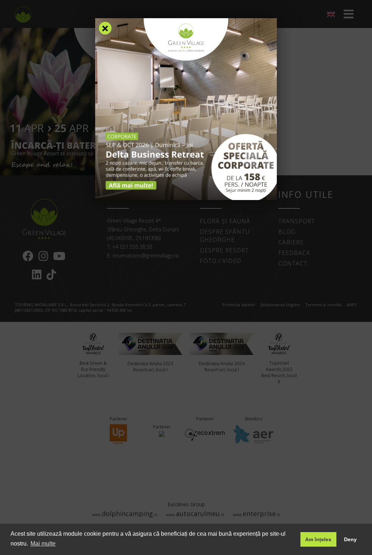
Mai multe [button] (43, 543)
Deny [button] (350, 539)
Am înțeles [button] (318, 539)
